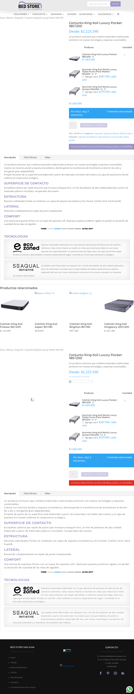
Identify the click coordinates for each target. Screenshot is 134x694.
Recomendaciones (18, 667)
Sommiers (56, 14)
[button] (74, 58)
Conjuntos (38, 14)
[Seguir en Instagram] (115, 673)
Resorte (115, 133)
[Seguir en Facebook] (101, 673)
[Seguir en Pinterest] (108, 673)
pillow (126, 137)
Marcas (10, 17)
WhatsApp (112, 666)
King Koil (19, 17)
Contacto (14, 682)
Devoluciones (16, 677)
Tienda (13, 662)
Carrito (13, 672)
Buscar (115, 4)
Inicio (2, 17)
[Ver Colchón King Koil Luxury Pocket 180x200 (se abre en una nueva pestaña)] (93, 56)
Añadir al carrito (93, 125)
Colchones (20, 14)
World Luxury (126, 133)
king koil (106, 137)
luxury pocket (116, 137)
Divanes (71, 14)
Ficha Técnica (30, 157)
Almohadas (86, 14)
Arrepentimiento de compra (23, 687)
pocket (72, 140)
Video (47, 157)
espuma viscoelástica (87, 137)
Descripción (10, 157)
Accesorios (104, 14)
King (100, 137)
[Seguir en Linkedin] (123, 673)
